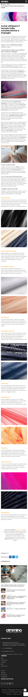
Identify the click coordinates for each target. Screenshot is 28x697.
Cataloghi (3, 662)
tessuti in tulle (19, 529)
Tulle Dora (4, 448)
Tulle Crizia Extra (6, 462)
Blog (8, 4)
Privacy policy (4, 674)
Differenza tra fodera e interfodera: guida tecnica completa (15, 590)
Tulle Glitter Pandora (7, 331)
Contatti (3, 670)
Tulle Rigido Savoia (7, 266)
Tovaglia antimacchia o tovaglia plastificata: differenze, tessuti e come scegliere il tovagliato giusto (16, 597)
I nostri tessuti (4, 660)
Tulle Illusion (5, 317)
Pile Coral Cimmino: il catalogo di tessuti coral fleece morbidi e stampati (15, 616)
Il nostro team (4, 666)
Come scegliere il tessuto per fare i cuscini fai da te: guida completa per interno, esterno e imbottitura (13, 585)
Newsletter (3, 672)
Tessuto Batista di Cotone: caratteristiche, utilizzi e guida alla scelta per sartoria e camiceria (16, 603)
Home (4, 4)
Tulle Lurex (4, 383)
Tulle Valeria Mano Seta (8, 251)
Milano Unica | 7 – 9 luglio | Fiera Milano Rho (16, 608)
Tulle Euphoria (5, 397)
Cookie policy (4, 676)
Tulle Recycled (5, 198)
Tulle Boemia (5, 513)
